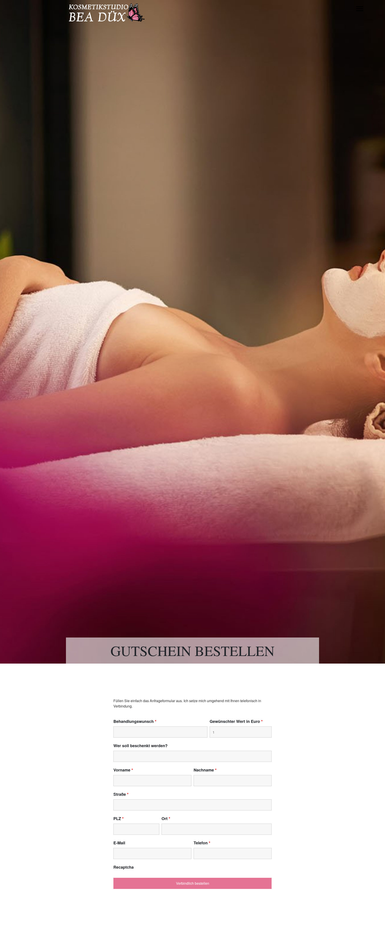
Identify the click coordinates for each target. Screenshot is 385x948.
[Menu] (360, 12)
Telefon (202, 843)
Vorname (123, 770)
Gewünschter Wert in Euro (236, 721)
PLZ (118, 818)
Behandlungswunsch (134, 721)
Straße (121, 794)
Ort (166, 818)
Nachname (205, 770)
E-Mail (119, 843)
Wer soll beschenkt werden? (140, 745)
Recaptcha (123, 867)
